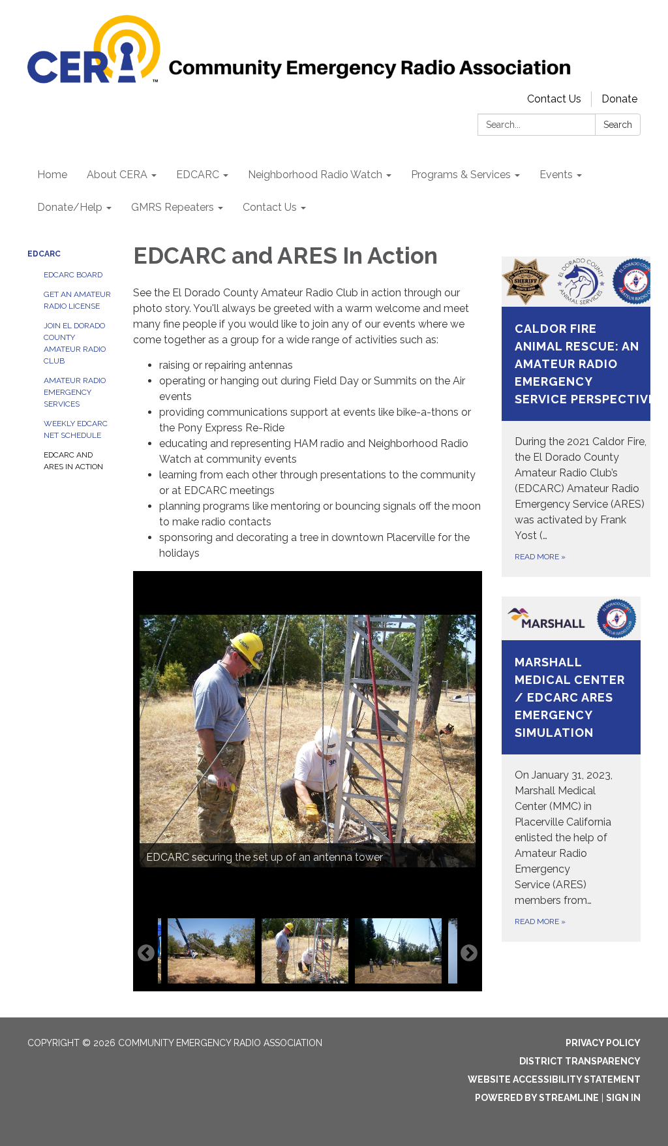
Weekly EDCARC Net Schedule (76, 429)
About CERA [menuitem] (117, 174)
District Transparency (580, 1061)
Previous (146, 953)
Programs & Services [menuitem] (461, 174)
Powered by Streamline (537, 1097)
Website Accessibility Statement (554, 1079)
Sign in (623, 1097)
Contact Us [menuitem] (270, 207)
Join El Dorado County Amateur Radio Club (75, 343)
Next (469, 953)
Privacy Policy (603, 1043)
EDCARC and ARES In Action (73, 460)
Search (617, 124)
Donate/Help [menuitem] (69, 207)
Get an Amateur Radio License (77, 300)
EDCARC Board (73, 274)
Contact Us (554, 99)
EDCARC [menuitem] (197, 174)
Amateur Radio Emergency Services (75, 392)
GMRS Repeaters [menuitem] (172, 207)
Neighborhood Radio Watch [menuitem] (315, 174)
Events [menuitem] (556, 174)
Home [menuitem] (52, 174)
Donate (619, 99)
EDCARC (44, 253)
